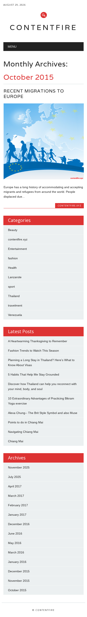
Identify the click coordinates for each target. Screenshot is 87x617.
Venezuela (15, 315)
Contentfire (43, 27)
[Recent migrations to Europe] (44, 178)
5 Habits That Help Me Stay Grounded (33, 374)
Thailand (14, 296)
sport (11, 286)
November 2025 (19, 467)
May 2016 (14, 543)
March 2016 (16, 552)
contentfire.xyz (69, 205)
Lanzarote (15, 277)
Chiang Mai (15, 441)
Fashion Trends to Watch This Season (33, 350)
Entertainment (17, 248)
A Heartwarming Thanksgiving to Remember (37, 341)
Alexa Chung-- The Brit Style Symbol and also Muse (42, 413)
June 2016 (15, 533)
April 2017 (15, 486)
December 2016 (19, 524)
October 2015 (17, 590)
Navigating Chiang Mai (23, 431)
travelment (15, 305)
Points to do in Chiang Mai (25, 422)
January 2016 (17, 562)
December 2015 (19, 571)
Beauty (12, 230)
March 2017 (16, 495)
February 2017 (18, 505)
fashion (13, 258)
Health (12, 267)
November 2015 (19, 580)
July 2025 (14, 477)
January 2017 (17, 514)
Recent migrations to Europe (34, 93)
